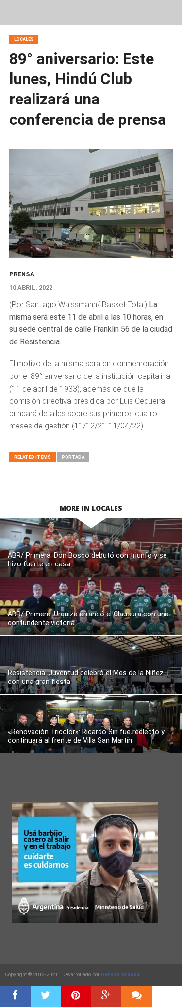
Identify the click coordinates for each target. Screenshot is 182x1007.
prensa (21, 274)
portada (73, 457)
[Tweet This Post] (46, 996)
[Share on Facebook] (15, 996)
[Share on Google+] (106, 996)
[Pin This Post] (76, 996)
